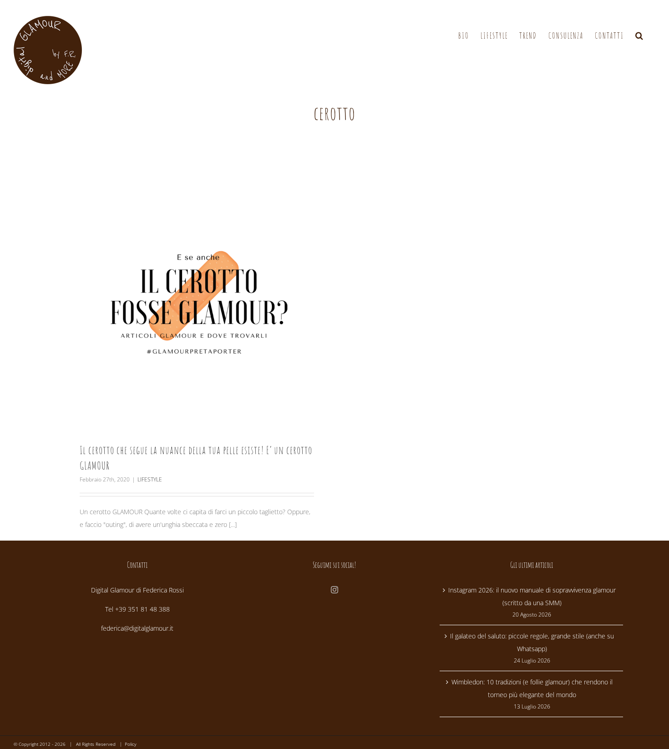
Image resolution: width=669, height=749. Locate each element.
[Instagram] (334, 589)
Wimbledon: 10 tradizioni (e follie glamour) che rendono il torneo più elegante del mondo (532, 688)
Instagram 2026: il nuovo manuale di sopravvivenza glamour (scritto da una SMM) (532, 596)
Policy (131, 744)
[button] (639, 35)
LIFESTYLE (149, 479)
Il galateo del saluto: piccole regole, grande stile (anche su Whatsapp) (532, 642)
